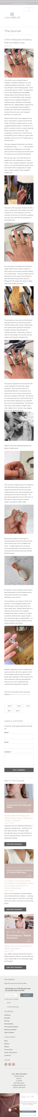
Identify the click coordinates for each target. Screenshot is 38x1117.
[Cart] (31, 9)
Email (17, 710)
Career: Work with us (10, 1052)
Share (19, 706)
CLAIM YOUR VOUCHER (27, 1111)
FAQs (6, 1041)
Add (9, 710)
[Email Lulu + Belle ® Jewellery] (13, 1064)
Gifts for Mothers (9, 1032)
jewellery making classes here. (21, 694)
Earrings (6, 1021)
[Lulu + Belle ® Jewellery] (12, 16)
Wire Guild (20, 147)
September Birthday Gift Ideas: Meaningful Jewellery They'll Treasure (18, 818)
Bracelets (7, 1018)
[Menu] (26, 9)
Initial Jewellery (8, 1024)
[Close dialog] (37, 1094)
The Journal (12, 31)
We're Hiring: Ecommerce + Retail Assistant (18, 947)
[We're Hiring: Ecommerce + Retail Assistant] (19, 928)
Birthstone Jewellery (10, 1029)
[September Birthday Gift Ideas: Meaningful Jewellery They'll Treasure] (19, 798)
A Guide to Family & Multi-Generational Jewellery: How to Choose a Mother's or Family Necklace (18, 884)
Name (6, 732)
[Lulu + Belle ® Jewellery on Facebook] (5, 1064)
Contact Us (7, 1055)
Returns (6, 1046)
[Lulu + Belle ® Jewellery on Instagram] (9, 1064)
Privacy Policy (8, 1049)
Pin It (28, 706)
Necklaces (7, 1015)
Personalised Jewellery (11, 1026)
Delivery (6, 1044)
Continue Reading (14, 844)
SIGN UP (27, 995)
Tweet (9, 706)
